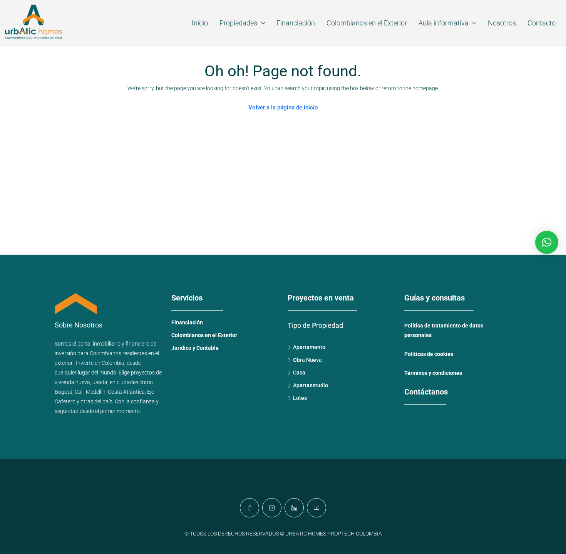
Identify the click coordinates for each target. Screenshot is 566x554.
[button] (546, 242)
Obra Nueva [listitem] (307, 360)
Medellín (95, 392)
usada (99, 382)
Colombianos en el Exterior (367, 23)
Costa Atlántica (126, 392)
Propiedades (238, 23)
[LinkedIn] (294, 507)
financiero (137, 344)
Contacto (541, 23)
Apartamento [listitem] (309, 347)
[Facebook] (249, 507)
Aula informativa (444, 23)
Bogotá (63, 392)
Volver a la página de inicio (283, 107)
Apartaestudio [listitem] (310, 385)
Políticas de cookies (428, 354)
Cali (79, 392)
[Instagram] (271, 507)
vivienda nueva (72, 382)
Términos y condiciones (433, 373)
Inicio (200, 23)
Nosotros (502, 23)
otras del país (96, 401)
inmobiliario (107, 344)
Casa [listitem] (299, 372)
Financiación (295, 23)
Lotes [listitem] (300, 398)
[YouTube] (316, 507)
